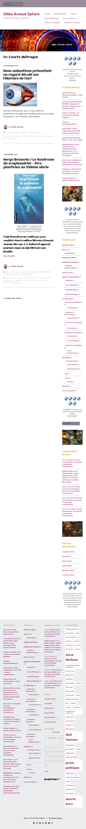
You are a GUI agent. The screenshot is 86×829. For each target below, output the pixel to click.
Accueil (47, 14)
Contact (74, 14)
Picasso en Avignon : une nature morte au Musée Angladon (70, 115)
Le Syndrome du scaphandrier (70, 712)
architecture (69, 645)
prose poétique (72, 765)
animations (9, 136)
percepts (37, 280)
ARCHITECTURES (67, 245)
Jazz (66, 373)
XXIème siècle (17, 283)
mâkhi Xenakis (67, 471)
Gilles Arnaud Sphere (21, 13)
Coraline (77, 649)
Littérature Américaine (73, 302)
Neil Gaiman (72, 737)
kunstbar (39, 136)
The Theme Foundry (55, 818)
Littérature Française (11, 274)
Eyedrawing (69, 253)
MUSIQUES (66, 358)
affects (8, 278)
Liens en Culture (69, 18)
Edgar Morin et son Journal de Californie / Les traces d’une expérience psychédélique (11, 750)
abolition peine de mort (72, 629)
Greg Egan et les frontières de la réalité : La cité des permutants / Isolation (71, 171)
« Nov (46, 771)
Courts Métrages (11, 132)
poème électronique (71, 757)
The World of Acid (71, 785)
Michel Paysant (70, 729)
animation (69, 641)
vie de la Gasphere (68, 391)
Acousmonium (70, 633)
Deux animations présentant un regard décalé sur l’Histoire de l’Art (27, 74)
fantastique (24, 272)
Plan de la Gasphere (52, 22)
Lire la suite (34, 116)
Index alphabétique (52, 18)
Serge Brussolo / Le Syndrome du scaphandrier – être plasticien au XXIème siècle (28, 163)
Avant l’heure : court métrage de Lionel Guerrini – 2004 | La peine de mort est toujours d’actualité (12, 764)
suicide (68, 781)
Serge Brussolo (70, 773)
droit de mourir (70, 671)
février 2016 (66, 561)
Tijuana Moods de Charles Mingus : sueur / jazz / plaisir (11, 681)
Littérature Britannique (73, 322)
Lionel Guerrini (70, 717)
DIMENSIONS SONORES (70, 262)
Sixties (69, 381)
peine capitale (70, 749)
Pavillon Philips (70, 745)
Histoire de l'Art (22, 136)
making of (69, 725)
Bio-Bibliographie (59, 14)
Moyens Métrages (71, 294)
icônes (32, 136)
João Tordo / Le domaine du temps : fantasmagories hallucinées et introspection (72, 162)
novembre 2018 (67, 552)
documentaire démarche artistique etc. (73, 666)
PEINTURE (65, 386)
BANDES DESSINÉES (68, 258)
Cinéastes (68, 280)
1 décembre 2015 (10, 154)
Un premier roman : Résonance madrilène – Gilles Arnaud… (72, 95)
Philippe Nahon (70, 753)
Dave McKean (72, 657)
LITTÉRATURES (27, 274)
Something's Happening (72, 777)
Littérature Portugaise (73, 345)
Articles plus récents (13, 298)
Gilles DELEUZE (31, 278)
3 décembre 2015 (10, 66)
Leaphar (18, 280)
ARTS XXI (65, 250)
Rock (67, 378)
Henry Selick (69, 687)
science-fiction (72, 318)
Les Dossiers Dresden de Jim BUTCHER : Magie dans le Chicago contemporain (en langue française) (11, 643)
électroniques (72, 364)
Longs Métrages (71, 290)
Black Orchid (69, 649)
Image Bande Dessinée (72, 699)
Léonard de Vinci (70, 721)
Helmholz (79, 683)
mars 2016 (65, 556)
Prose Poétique (72, 341)
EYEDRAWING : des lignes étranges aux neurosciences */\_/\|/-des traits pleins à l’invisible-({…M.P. (12, 777)
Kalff (67, 703)
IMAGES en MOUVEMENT (30, 132)
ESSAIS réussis (67, 272)
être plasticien (17, 278)
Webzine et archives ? (72, 22)
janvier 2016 (66, 566)
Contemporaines (71, 361)
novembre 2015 (67, 575)
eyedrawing (69, 679)
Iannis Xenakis (70, 695)
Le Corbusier (76, 707)
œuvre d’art (13, 138)
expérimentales (72, 369)
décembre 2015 (67, 570)
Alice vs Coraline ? (71, 637)
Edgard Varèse (70, 675)
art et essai (78, 645)
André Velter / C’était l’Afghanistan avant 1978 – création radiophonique (71, 131)
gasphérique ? (52, 779)
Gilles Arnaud (17, 127)
